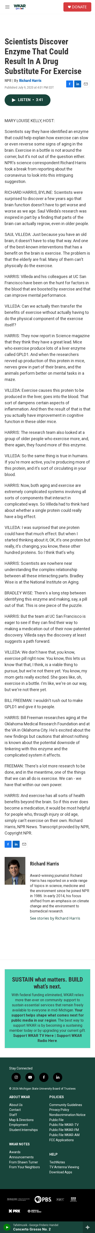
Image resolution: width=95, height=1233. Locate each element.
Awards (15, 1152)
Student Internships (23, 1130)
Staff (13, 1115)
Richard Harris (30, 80)
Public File (56, 1120)
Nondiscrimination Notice (67, 1115)
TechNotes (57, 1162)
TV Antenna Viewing (64, 1167)
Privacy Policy (59, 1110)
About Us (16, 1105)
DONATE (79, 7)
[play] (7, 1227)
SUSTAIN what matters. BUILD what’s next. (47, 983)
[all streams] (89, 1227)
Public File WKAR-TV (64, 1125)
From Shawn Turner (23, 1162)
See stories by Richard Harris (55, 918)
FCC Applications (61, 1140)
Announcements (21, 1157)
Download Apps (60, 1172)
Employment (18, 1125)
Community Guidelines (65, 1105)
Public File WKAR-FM (64, 1130)
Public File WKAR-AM (64, 1135)
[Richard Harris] (15, 871)
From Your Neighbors (24, 1167)
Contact (15, 1110)
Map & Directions (21, 1120)
